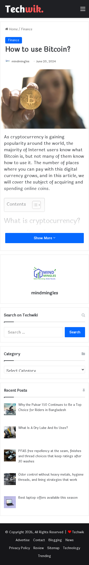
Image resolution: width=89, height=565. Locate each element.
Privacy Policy (19, 548)
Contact (39, 540)
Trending (44, 556)
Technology (71, 548)
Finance (26, 29)
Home (13, 29)
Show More (43, 238)
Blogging (55, 540)
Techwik (78, 532)
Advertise (23, 540)
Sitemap (53, 548)
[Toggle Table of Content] (34, 205)
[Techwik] (23, 8)
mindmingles (20, 61)
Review (38, 548)
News (69, 540)
